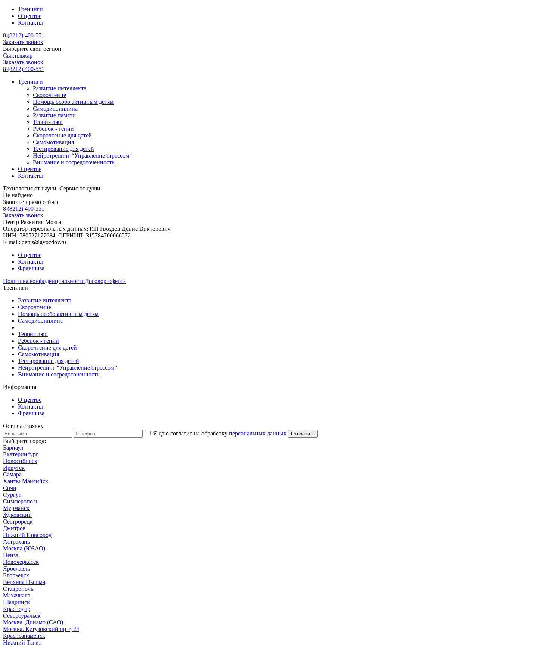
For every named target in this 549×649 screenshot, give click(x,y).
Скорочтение (49, 95)
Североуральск (22, 615)
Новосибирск (20, 461)
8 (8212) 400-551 (23, 35)
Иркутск (14, 468)
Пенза (10, 555)
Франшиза (31, 268)
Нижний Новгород (27, 535)
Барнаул (13, 447)
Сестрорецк (18, 521)
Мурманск (16, 508)
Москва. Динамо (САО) (33, 622)
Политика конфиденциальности (44, 281)
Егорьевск (16, 575)
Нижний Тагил (22, 642)
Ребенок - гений (53, 128)
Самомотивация (53, 142)
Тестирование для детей (63, 149)
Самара (12, 474)
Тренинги (30, 9)
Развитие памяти (54, 115)
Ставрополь (18, 589)
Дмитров (14, 528)
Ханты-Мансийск (25, 481)
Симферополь (20, 501)
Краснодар (16, 609)
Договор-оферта (105, 281)
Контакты (30, 22)
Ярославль (16, 568)
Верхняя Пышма (24, 582)
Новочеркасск (21, 562)
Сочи (9, 488)
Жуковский (17, 515)
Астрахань (16, 541)
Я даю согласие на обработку (219, 433)
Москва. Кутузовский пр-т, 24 (41, 629)
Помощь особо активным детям (73, 102)
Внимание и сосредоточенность (73, 162)
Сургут (12, 494)
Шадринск (16, 602)
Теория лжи (48, 122)
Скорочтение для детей (62, 135)
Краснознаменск (24, 636)
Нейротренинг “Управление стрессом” (82, 155)
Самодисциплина (55, 108)
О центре (29, 16)
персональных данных (257, 433)
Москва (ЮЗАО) (24, 548)
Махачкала (16, 595)
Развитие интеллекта (59, 88)
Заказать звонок (23, 42)
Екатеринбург (20, 454)
